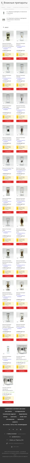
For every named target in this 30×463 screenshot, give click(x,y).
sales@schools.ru (16, 436)
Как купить (8, 411)
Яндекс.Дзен (20, 429)
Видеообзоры (23, 414)
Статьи (5, 416)
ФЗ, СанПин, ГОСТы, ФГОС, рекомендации (15, 424)
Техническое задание (9, 414)
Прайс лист (23, 416)
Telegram (13, 429)
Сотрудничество (20, 411)
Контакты (14, 416)
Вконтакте (9, 429)
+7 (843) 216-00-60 (11, 433)
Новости (15, 422)
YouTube (16, 429)
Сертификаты (10, 419)
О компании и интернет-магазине (15, 408)
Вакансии (21, 419)
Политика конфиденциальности (16, 443)
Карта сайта (16, 446)
